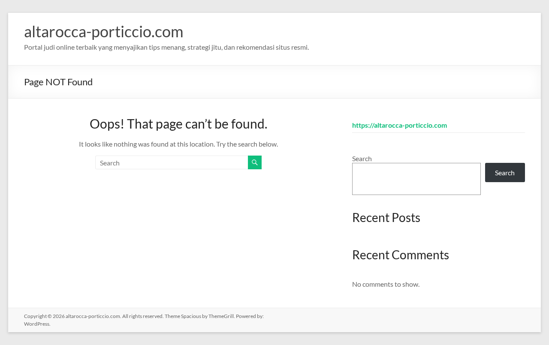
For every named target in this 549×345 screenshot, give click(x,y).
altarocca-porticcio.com (104, 31)
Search (362, 158)
